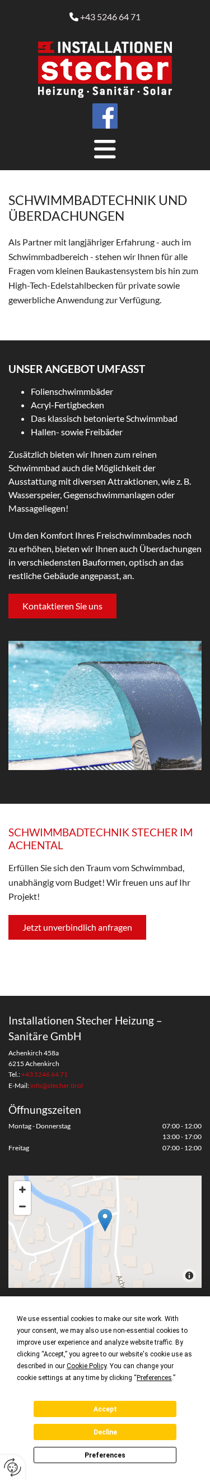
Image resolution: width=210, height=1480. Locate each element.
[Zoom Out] (22, 1206)
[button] (105, 149)
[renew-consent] (12, 1467)
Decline (105, 1432)
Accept (105, 1409)
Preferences (105, 1455)
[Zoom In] (22, 1189)
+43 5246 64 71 (110, 16)
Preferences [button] (154, 1378)
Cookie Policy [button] (86, 1366)
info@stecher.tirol (56, 1085)
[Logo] (105, 70)
